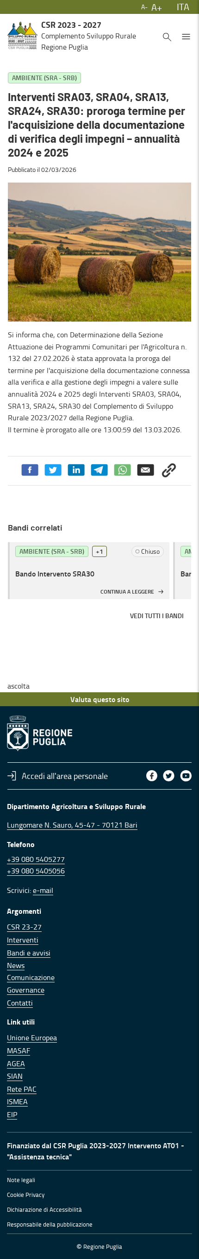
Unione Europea (32, 1037)
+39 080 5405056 (36, 871)
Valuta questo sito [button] (99, 699)
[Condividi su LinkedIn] (76, 470)
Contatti (20, 1003)
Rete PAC (22, 1089)
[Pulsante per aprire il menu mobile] (186, 35)
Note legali (21, 1180)
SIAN (15, 1076)
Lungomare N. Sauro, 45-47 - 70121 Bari (72, 825)
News (16, 965)
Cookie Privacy (25, 1194)
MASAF (18, 1050)
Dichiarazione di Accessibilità (44, 1209)
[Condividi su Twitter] (53, 470)
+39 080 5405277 (36, 859)
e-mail (43, 890)
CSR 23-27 (24, 927)
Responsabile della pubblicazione (50, 1224)
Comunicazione (31, 977)
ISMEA (17, 1101)
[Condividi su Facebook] (30, 470)
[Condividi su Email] (146, 470)
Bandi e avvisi (28, 953)
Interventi (22, 940)
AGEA (16, 1063)
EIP (12, 1114)
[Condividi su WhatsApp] (122, 470)
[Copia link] (169, 470)
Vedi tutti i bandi (157, 615)
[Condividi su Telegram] (99, 470)
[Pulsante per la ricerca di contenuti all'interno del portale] (167, 36)
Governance (25, 990)
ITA (183, 6)
